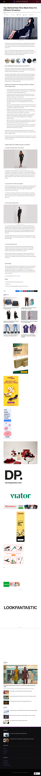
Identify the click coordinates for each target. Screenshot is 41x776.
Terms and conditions (7, 765)
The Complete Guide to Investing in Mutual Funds (18, 720)
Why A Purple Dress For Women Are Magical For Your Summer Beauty (29, 322)
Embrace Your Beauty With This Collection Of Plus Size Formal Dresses (11, 322)
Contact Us (5, 750)
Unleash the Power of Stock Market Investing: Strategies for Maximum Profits (23, 710)
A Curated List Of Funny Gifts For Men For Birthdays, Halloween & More (28, 308)
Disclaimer (5, 751)
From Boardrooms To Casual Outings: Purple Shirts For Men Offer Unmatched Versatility (28, 336)
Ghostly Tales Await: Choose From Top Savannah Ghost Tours (21, 701)
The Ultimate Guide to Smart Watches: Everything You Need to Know (22, 738)
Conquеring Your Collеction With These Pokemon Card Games (21, 691)
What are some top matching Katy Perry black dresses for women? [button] (17, 286)
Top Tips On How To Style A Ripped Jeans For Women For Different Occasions (11, 335)
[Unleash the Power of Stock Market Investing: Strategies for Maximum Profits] (6, 712)
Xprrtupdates (17, 275)
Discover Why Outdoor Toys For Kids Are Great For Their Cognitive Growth (23, 696)
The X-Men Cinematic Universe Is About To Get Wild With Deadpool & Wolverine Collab (20, 686)
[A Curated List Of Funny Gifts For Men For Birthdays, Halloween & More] (29, 301)
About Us (5, 748)
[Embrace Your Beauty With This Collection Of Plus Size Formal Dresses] (12, 315)
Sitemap (5, 753)
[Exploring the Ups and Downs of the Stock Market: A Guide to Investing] (6, 717)
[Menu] (4, 2)
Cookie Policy (6, 762)
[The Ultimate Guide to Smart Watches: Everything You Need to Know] (6, 740)
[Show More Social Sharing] (35, 15)
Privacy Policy (6, 760)
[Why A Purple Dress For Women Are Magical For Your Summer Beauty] (29, 315)
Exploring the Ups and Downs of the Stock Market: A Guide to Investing (22, 715)
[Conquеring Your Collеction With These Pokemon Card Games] (6, 692)
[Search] (37, 2)
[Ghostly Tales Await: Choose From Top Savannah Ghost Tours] (6, 703)
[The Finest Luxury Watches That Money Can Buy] (6, 735)
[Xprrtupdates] (20, 1)
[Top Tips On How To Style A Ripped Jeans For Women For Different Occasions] (12, 328)
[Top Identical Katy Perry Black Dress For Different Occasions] (21, 28)
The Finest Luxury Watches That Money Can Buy (18, 733)
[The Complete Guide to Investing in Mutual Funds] (6, 722)
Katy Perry (25, 270)
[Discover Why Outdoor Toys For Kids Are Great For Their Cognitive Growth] (6, 697)
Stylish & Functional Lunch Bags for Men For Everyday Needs (11, 308)
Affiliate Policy (6, 763)
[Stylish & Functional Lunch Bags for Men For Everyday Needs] (12, 301)
